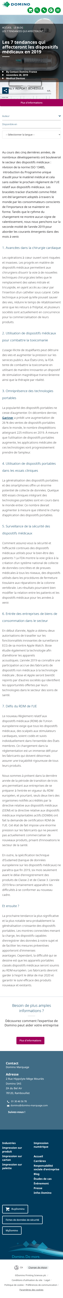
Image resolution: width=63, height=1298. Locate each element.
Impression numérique (41, 1144)
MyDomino (12, 1230)
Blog (36, 1174)
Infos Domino (42, 1192)
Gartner (7, 418)
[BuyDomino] (30, 10)
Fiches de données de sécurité (22, 1219)
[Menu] (58, 10)
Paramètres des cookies (31, 1289)
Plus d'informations (31, 102)
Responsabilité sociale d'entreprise (46, 1167)
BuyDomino (18, 1209)
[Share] (5, 90)
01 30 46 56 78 (19, 1101)
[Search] (37, 10)
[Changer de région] (51, 10)
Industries (9, 1143)
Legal (47, 1280)
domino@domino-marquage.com (29, 1105)
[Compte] (44, 10)
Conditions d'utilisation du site (27, 1280)
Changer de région (37, 1267)
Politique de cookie (14, 1284)
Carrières (40, 1161)
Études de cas (43, 1178)
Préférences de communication (41, 1284)
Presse (38, 1188)
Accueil (38, 1156)
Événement (41, 1183)
